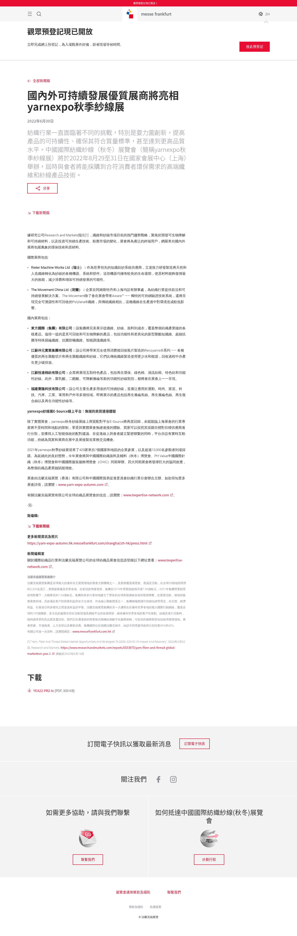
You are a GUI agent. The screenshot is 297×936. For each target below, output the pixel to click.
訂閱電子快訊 (194, 743)
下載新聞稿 (41, 212)
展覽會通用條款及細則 (133, 892)
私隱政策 (155, 907)
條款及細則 (136, 907)
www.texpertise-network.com (146, 494)
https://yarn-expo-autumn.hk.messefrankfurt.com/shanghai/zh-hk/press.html (87, 543)
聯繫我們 (88, 859)
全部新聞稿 (41, 80)
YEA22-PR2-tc (43, 690)
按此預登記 (254, 46)
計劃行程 (209, 859)
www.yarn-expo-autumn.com (80, 484)
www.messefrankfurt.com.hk (92, 631)
